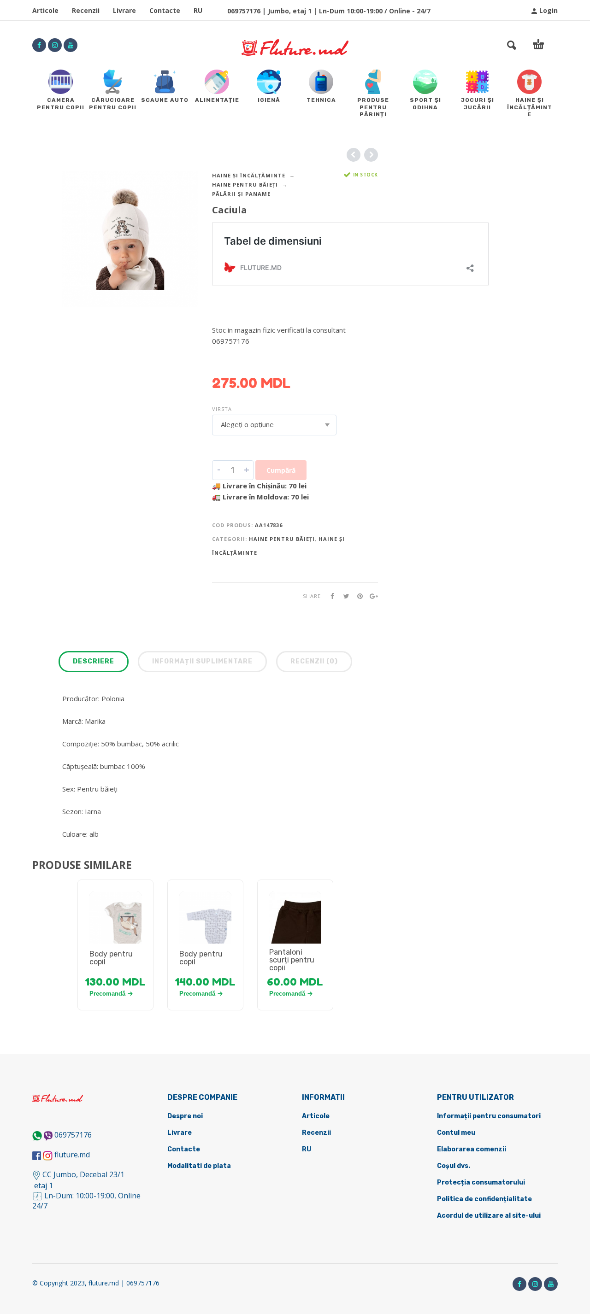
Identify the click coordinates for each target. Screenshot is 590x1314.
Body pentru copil (111, 958)
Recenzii (86, 10)
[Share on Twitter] (343, 595)
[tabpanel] (115, 928)
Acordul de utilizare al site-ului (489, 1216)
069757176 (73, 1135)
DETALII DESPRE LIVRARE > (257, 359)
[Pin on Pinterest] (357, 595)
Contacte (164, 10)
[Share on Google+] (371, 595)
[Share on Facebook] (329, 595)
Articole (45, 10)
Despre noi (185, 1116)
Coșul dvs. (453, 1166)
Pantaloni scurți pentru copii (291, 960)
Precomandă (107, 993)
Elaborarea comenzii (471, 1149)
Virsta (222, 408)
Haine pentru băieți (245, 184)
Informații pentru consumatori (489, 1116)
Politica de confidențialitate (484, 1199)
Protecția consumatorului (481, 1182)
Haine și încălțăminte (248, 175)
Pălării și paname (241, 193)
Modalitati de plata (199, 1166)
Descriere (93, 661)
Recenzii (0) (314, 661)
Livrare (124, 10)
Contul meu (456, 1133)
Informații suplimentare (202, 661)
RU (198, 10)
